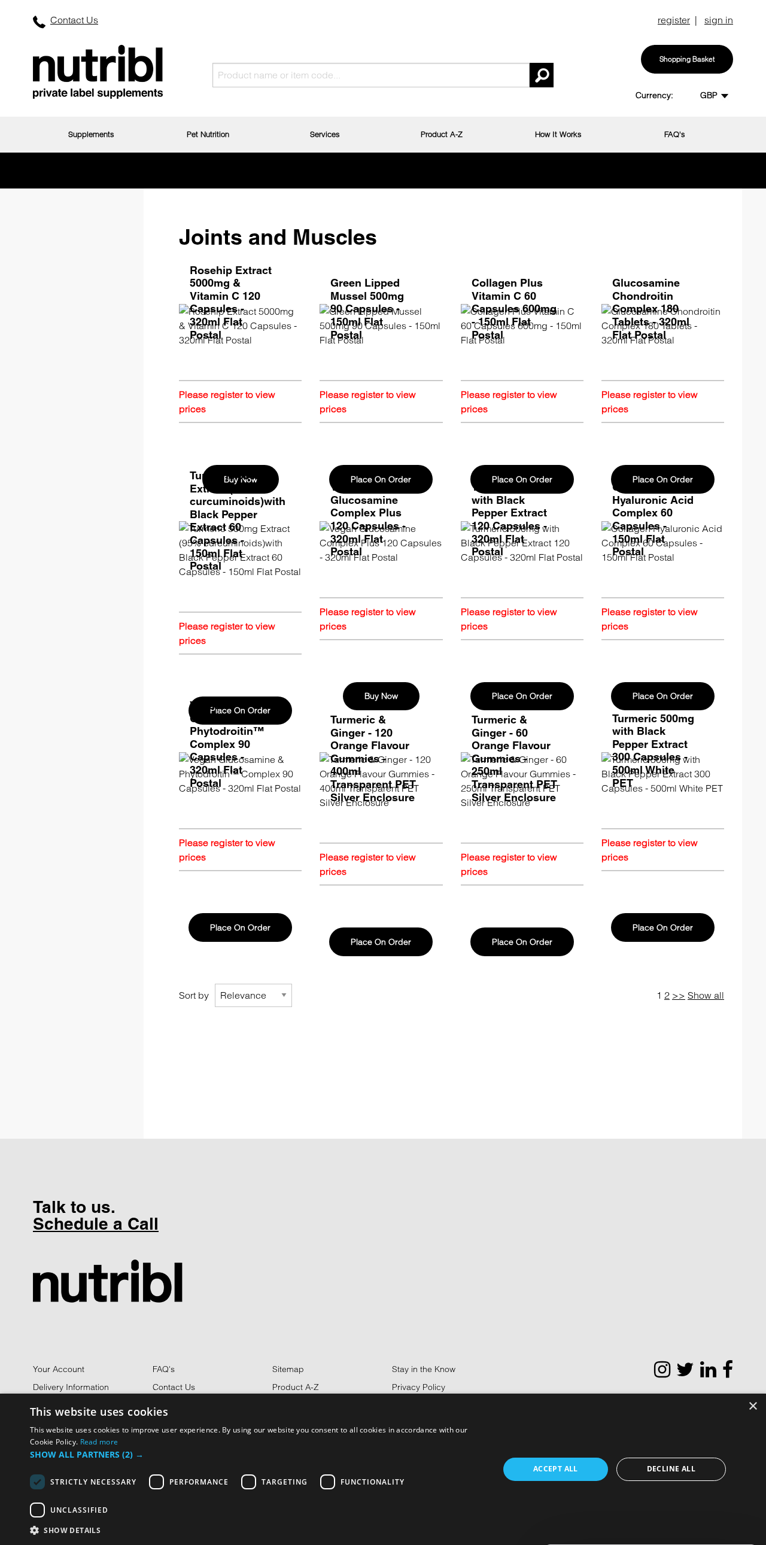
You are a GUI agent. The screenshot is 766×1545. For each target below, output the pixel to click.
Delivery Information (71, 1387)
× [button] (752, 1406)
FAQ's (674, 134)
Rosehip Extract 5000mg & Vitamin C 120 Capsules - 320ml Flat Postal (231, 302)
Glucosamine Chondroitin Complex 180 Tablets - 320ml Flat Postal (650, 308)
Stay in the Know (423, 1369)
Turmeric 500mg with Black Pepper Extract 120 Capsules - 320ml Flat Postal (513, 519)
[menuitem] (91, 135)
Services (325, 134)
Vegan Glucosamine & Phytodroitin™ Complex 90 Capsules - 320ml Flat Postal (229, 744)
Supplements (91, 134)
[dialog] (383, 1469)
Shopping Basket (687, 58)
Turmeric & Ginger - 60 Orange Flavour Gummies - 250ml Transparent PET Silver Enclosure (514, 758)
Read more (99, 1442)
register (674, 20)
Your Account (58, 1369)
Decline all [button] (671, 1469)
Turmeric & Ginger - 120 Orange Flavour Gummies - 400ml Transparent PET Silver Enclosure (373, 758)
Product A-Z (442, 134)
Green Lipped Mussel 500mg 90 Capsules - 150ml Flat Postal (367, 308)
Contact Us (74, 20)
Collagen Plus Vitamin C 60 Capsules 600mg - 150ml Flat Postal (514, 308)
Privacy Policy (418, 1387)
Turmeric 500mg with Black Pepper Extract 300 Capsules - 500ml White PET (653, 750)
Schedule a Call (96, 1223)
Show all (706, 995)
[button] (257, 1454)
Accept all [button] (555, 1469)
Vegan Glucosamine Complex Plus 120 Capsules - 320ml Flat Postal (368, 519)
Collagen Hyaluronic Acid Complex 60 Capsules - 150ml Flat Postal (653, 519)
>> (678, 995)
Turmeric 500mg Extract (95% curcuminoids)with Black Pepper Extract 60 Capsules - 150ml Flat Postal (237, 520)
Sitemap (288, 1369)
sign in (718, 20)
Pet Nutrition (208, 134)
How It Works (558, 134)
